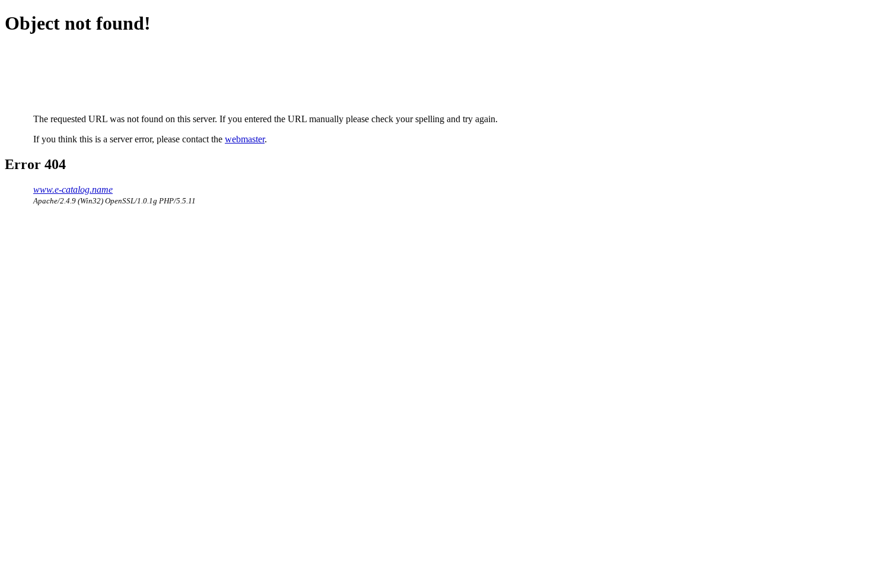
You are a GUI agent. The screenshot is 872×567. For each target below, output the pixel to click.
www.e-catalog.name (73, 189)
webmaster (245, 139)
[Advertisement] (249, 74)
